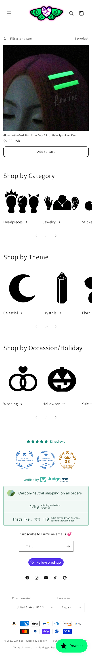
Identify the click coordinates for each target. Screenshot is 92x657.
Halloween (51, 403)
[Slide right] (56, 236)
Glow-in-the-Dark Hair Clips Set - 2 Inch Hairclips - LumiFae (39, 135)
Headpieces (13, 222)
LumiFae (18, 640)
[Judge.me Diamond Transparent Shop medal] (46, 460)
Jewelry (49, 222)
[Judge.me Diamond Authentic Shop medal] (24, 460)
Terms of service (22, 647)
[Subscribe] (68, 546)
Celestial (10, 312)
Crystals (49, 312)
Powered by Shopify (35, 640)
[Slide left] (36, 236)
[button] (9, 13)
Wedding (10, 403)
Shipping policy (45, 647)
